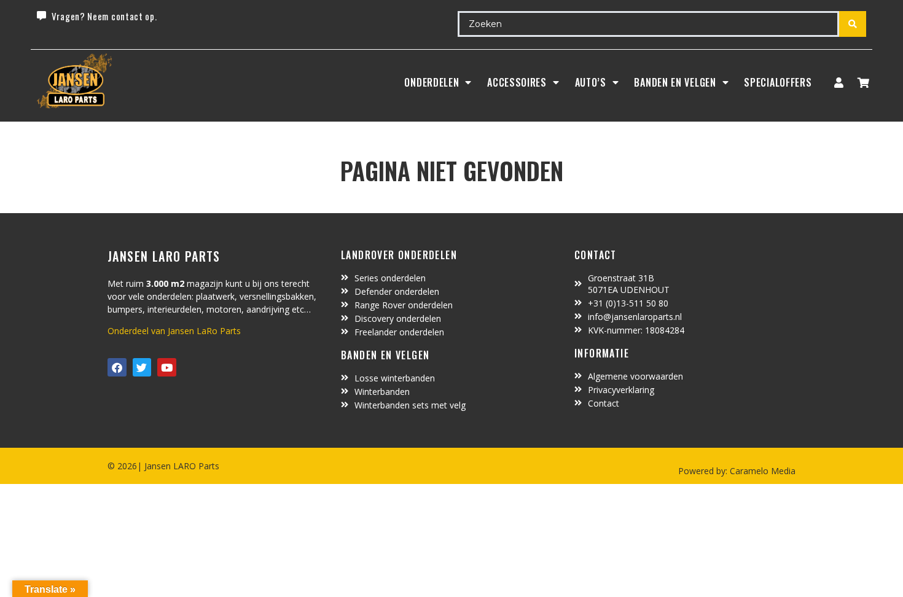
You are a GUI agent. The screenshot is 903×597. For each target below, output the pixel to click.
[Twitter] (142, 367)
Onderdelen (431, 82)
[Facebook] (117, 367)
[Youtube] (166, 367)
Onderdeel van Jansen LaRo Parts (174, 331)
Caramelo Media (761, 471)
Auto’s (590, 82)
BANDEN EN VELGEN (675, 82)
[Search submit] (852, 24)
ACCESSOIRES (517, 82)
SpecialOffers (777, 82)
